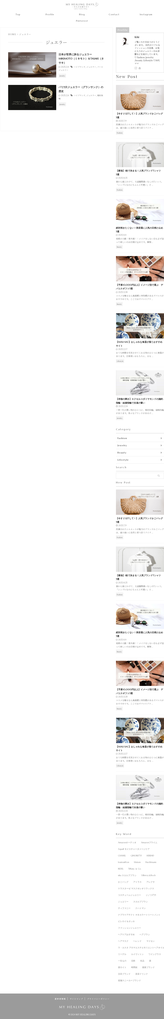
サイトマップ (76, 998)
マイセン (150, 941)
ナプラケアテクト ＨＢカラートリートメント (139, 914)
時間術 (134, 967)
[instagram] (136, 68)
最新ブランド (148, 967)
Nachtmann (150, 862)
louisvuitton (123, 862)
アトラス (137, 882)
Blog (82, 14)
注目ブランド (124, 974)
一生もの (122, 960)
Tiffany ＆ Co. (134, 868)
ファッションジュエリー (129, 928)
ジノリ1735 (151, 895)
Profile (50, 14)
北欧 (133, 960)
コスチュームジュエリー (129, 895)
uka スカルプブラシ (127, 875)
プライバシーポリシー (98, 998)
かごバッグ (123, 882)
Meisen (137, 862)
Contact (114, 14)
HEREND (150, 855)
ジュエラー (91, 66)
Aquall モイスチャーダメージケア (134, 849)
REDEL (120, 868)
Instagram (146, 14)
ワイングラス (154, 954)
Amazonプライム (149, 842)
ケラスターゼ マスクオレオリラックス (136, 888)
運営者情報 (60, 998)
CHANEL (122, 855)
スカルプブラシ (140, 901)
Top (18, 14)
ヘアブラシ (144, 934)
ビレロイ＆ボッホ (126, 921)
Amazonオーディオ (127, 842)
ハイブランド (79, 66)
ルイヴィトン (137, 954)
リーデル (122, 954)
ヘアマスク (123, 941)
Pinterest (82, 20)
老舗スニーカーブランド (129, 980)
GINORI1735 (136, 855)
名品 (142, 960)
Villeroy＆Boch (148, 875)
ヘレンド (137, 941)
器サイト (122, 967)
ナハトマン (140, 908)
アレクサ (150, 882)
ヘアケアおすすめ (126, 934)
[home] (140, 68)
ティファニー (124, 908)
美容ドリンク (141, 974)
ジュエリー (123, 901)
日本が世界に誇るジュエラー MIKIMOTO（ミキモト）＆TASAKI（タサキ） (81, 58)
